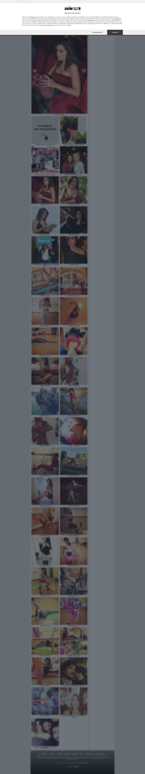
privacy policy (47, 25)
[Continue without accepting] (23, 1)
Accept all (115, 32)
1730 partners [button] (32, 17)
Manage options (97, 32)
